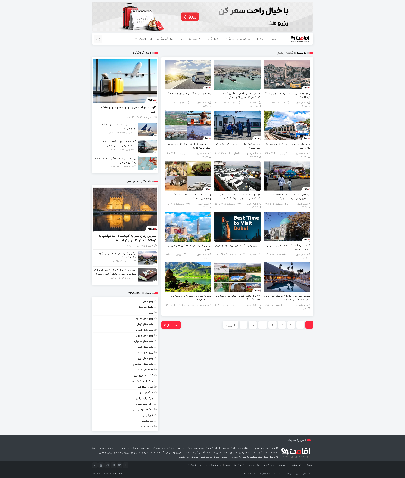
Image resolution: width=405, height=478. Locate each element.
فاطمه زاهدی (302, 103)
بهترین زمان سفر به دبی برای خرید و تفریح (238, 245)
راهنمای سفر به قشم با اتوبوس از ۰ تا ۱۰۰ (189, 93)
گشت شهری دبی (143, 375)
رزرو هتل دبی (145, 358)
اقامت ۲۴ (248, 474)
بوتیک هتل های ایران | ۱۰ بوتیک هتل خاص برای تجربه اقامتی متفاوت (287, 298)
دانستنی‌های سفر (190, 38)
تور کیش (148, 415)
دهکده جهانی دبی (143, 409)
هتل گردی (212, 38)
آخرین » (230, 325)
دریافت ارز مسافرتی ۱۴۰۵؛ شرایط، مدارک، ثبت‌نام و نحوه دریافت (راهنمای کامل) (114, 272)
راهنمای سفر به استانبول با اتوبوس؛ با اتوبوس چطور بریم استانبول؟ (290, 196)
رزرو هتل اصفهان (143, 341)
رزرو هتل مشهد (144, 318)
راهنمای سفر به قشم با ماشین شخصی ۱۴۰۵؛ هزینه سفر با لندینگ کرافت (240, 95)
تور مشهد (147, 421)
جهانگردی (229, 38)
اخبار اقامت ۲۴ (143, 38)
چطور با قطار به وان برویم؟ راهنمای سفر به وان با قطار (288, 146)
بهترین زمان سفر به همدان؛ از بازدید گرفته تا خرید (117, 255)
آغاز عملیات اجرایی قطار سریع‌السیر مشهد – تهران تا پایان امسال (118, 143)
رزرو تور (149, 312)
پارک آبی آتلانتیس (142, 381)
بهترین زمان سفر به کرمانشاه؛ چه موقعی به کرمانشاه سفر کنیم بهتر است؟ (127, 238)
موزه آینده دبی (145, 387)
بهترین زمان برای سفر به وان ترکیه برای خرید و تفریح (190, 298)
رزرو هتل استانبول (143, 364)
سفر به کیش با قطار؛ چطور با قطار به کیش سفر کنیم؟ (238, 146)
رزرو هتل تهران (144, 324)
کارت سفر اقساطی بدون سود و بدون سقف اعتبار (129, 109)
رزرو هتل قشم (145, 352)
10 (253, 325)
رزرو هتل (261, 38)
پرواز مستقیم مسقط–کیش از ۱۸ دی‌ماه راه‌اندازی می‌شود (115, 160)
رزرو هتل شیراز (145, 347)
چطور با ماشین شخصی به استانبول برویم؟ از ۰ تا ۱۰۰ (287, 95)
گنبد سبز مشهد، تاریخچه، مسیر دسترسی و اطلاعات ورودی (287, 247)
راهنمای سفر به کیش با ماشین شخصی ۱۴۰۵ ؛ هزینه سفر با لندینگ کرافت (240, 196)
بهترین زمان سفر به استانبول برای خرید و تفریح (189, 247)
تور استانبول (146, 426)
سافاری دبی (146, 392)
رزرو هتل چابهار (144, 335)
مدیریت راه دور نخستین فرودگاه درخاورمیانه (119, 126)
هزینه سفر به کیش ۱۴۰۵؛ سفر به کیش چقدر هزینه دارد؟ (189, 196)
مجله (275, 38)
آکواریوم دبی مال (143, 404)
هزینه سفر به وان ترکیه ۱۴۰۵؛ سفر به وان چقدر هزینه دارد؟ (189, 146)
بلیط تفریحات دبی (142, 369)
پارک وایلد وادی (144, 398)
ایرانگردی (245, 38)
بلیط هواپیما (146, 307)
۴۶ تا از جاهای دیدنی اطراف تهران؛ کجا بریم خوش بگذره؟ (238, 298)
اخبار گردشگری (165, 38)
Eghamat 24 (115, 474)
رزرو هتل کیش (144, 330)
